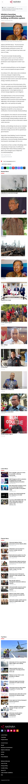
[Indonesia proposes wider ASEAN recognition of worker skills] (4, 689)
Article (2, 752)
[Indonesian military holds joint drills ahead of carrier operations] (14, 648)
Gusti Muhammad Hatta (9, 161)
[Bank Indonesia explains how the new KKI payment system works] (4, 557)
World (2, 745)
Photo (2, 754)
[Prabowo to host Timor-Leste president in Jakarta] (4, 676)
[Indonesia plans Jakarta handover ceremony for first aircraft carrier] (4, 563)
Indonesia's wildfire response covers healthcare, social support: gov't (14, 322)
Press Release (4, 756)
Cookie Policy (4, 768)
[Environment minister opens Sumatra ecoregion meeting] (14, 268)
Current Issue (11, 7)
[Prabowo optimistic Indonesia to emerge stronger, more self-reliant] (4, 708)
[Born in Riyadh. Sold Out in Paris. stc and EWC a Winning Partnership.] (4, 474)
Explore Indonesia (5, 749)
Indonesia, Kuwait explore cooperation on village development (15, 714)
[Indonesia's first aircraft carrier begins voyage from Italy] (4, 569)
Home (4, 7)
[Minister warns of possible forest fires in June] (13, 248)
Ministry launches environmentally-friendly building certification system (12, 9)
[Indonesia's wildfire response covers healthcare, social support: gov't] (14, 313)
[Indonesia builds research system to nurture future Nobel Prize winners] (4, 589)
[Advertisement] (14, 452)
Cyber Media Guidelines (7, 772)
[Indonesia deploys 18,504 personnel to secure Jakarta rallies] (4, 544)
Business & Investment (6, 747)
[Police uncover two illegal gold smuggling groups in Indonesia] (14, 357)
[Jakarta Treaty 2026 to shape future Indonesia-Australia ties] (4, 595)
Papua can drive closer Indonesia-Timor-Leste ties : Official (13, 344)
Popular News (5, 538)
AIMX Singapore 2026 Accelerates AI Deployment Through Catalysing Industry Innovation (17, 480)
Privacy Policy (4, 765)
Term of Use (4, 763)
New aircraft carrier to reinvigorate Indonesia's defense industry (17, 582)
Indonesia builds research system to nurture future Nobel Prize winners (17, 588)
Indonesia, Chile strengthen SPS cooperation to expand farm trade (13, 299)
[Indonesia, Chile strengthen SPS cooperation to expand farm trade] (14, 290)
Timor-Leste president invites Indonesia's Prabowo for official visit (12, 389)
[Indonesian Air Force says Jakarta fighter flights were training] (4, 664)
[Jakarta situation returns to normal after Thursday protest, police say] (4, 670)
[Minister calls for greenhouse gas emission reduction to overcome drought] (14, 183)
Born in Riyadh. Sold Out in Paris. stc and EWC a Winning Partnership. (17, 474)
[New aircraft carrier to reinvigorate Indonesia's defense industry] (4, 582)
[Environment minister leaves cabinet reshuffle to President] (14, 226)
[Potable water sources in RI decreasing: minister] (14, 205)
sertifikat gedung (6, 164)
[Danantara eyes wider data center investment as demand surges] (4, 695)
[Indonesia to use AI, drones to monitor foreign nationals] (4, 550)
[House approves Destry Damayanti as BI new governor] (4, 702)
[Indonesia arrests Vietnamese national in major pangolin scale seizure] (4, 575)
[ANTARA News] (15, 1)
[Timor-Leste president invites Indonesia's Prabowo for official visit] (14, 380)
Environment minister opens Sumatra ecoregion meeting (13, 277)
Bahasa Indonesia (5, 761)
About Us (3, 770)
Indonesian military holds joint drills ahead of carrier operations (13, 657)
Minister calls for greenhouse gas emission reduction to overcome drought (12, 192)
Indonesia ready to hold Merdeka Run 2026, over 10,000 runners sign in (14, 433)
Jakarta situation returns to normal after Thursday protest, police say (17, 670)
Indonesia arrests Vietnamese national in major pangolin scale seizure (17, 575)
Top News (4, 637)
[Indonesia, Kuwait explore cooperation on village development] (4, 715)
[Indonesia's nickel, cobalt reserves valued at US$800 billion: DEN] (4, 601)
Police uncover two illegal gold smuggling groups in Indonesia (14, 366)
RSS (2, 775)
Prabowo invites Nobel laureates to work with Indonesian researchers (13, 411)
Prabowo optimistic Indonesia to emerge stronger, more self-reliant (17, 708)
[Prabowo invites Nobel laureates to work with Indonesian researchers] (14, 402)
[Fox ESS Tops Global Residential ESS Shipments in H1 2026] (4, 495)
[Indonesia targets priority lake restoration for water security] (4, 683)
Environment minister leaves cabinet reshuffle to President (14, 235)
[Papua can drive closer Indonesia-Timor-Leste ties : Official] (14, 335)
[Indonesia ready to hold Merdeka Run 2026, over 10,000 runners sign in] (14, 424)
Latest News (4, 468)
